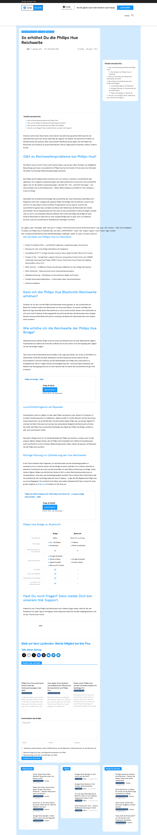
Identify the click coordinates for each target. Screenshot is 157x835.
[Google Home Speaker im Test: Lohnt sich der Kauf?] (68, 776)
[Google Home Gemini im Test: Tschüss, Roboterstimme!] (68, 786)
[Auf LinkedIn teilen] (53, 655)
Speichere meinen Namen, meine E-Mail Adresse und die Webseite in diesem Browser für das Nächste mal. (60, 748)
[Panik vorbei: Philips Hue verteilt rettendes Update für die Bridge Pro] (86, 674)
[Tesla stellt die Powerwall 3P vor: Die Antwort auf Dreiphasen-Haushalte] (109, 817)
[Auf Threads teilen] (44, 655)
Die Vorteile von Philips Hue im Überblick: (120, 73)
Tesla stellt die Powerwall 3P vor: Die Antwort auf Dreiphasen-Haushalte (125, 818)
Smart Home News (91, 660)
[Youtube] (134, 1)
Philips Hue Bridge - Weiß (34, 379)
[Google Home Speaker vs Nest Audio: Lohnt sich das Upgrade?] (26, 818)
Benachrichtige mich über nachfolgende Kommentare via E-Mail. (45, 752)
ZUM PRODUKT (50, 390)
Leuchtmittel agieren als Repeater (122, 86)
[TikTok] (131, 1)
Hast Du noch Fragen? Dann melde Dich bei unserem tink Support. (49, 128)
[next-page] (26, 710)
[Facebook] (122, 1)
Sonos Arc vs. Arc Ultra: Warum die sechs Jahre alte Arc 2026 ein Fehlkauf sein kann (44, 805)
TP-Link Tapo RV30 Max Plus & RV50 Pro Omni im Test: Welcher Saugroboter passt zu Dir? (86, 796)
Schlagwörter (37, 658)
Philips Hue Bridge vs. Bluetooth (121, 93)
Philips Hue (50, 32)
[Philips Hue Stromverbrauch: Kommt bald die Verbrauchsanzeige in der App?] (33, 674)
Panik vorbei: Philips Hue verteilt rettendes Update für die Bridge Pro (85, 685)
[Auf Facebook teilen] (39, 655)
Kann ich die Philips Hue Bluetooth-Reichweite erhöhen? (46, 123)
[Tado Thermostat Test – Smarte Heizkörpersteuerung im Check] (68, 808)
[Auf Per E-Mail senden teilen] (29, 655)
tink (28, 49)
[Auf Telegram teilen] (58, 655)
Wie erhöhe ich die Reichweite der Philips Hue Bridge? (45, 125)
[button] (130, 15)
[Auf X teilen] (34, 655)
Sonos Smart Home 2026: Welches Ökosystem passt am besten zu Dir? (43, 776)
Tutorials (41, 32)
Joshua (46, 781)
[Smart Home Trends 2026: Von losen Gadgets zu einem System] (109, 804)
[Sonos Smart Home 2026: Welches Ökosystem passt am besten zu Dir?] (26, 776)
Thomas (128, 783)
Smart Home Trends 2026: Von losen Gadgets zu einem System (125, 805)
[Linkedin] (128, 1)
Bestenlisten (69, 660)
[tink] (23, 49)
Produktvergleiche (91, 658)
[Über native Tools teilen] (24, 655)
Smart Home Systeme (52, 658)
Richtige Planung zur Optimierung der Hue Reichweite (122, 89)
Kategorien (66, 658)
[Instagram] (125, 1)
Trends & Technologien (54, 693)
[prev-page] (22, 710)
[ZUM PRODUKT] (32, 400)
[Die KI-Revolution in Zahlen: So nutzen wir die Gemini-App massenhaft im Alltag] (109, 791)
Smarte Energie (120, 783)
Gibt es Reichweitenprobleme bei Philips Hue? (42, 120)
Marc (85, 779)
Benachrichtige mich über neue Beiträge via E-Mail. (40, 755)
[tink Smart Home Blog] (40, 7)
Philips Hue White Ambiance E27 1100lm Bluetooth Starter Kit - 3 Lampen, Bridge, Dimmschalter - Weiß (54, 495)
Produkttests (77, 658)
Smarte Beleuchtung (29, 32)
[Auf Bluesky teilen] (49, 655)
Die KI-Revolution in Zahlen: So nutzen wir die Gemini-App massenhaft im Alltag (125, 791)
